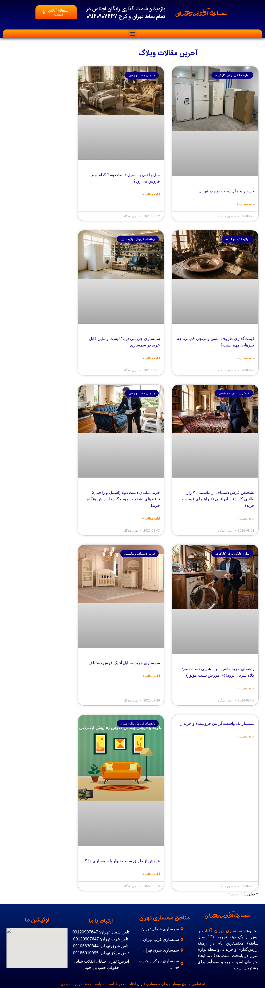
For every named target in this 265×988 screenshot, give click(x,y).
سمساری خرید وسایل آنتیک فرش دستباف (124, 662)
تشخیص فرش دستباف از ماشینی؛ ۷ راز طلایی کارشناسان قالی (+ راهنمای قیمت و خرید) (216, 495)
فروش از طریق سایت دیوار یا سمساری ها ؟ (124, 859)
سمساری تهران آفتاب (222, 929)
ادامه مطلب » (246, 203)
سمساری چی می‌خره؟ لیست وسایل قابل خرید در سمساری (121, 341)
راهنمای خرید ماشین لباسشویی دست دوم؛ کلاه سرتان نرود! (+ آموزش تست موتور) (218, 671)
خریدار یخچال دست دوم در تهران (226, 190)
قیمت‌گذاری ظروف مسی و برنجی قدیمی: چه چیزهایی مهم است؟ (217, 341)
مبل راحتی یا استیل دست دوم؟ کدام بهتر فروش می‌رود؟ (125, 178)
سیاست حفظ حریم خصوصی (85, 982)
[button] (132, 33)
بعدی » (234, 892)
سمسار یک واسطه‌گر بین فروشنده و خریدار (218, 722)
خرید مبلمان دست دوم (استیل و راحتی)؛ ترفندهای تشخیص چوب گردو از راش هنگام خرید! (124, 498)
